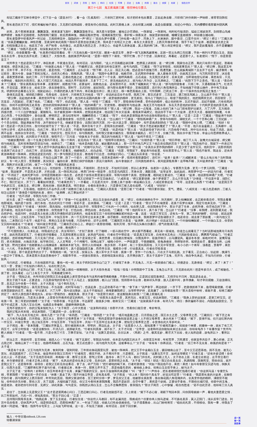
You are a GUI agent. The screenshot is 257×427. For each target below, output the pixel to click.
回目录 (237, 423)
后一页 (237, 418)
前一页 (237, 420)
